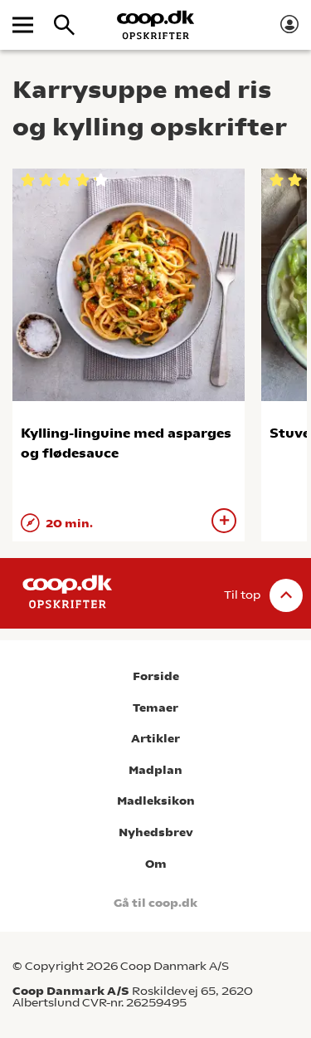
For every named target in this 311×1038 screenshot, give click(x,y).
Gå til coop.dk (155, 903)
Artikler (155, 739)
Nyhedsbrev (156, 832)
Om (156, 864)
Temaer (155, 708)
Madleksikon (156, 801)
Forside (156, 676)
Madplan (155, 770)
